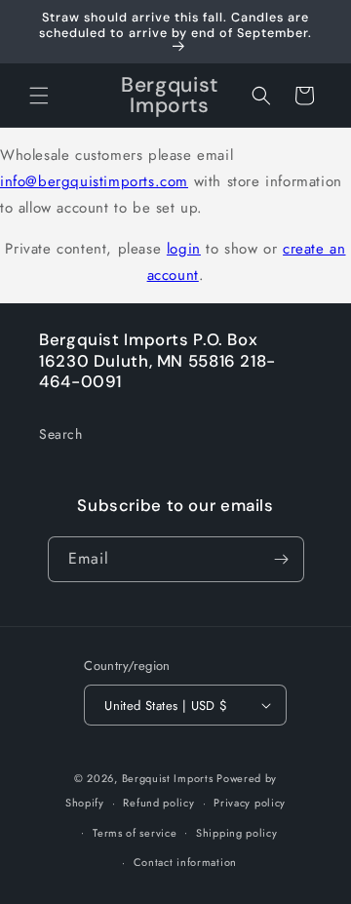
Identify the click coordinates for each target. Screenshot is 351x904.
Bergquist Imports (168, 778)
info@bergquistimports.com (94, 181)
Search (61, 434)
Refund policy (158, 802)
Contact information (185, 862)
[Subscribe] (281, 559)
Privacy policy (250, 802)
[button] (39, 95)
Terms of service (134, 833)
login (184, 248)
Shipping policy (237, 833)
